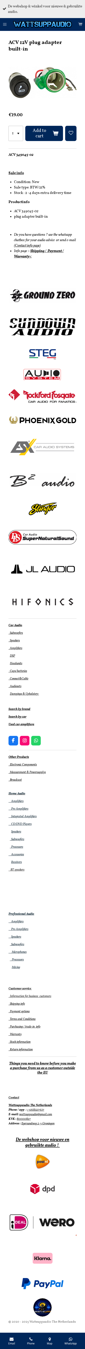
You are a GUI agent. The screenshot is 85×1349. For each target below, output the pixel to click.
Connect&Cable (18, 679)
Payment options (19, 1011)
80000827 (24, 1119)
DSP (12, 656)
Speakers (14, 641)
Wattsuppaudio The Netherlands (30, 1105)
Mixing (16, 967)
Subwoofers (15, 633)
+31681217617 (35, 1110)
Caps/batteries (17, 671)
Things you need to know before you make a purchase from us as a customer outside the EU (42, 1068)
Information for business (23, 996)
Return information (20, 1050)
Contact (13, 1098)
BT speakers (16, 870)
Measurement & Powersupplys (27, 772)
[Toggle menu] (5, 24)
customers (45, 996)
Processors (16, 847)
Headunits (16, 663)
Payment (55, 251)
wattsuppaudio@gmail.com (35, 1114)
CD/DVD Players (20, 824)
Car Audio (15, 625)
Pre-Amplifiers (18, 809)
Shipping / (38, 251)
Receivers (16, 862)
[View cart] (80, 24)
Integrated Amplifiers (22, 816)
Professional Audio (21, 914)
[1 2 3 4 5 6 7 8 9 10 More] (15, 133)
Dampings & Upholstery (24, 694)
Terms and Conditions (22, 1019)
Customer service (19, 989)
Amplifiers (15, 648)
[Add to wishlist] (70, 133)
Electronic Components (22, 765)
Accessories (16, 855)
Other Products (18, 757)
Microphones (17, 952)
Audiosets (14, 686)
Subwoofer (16, 839)
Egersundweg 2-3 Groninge (37, 1124)
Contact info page (27, 245)
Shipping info (16, 1004)
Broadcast (15, 780)
